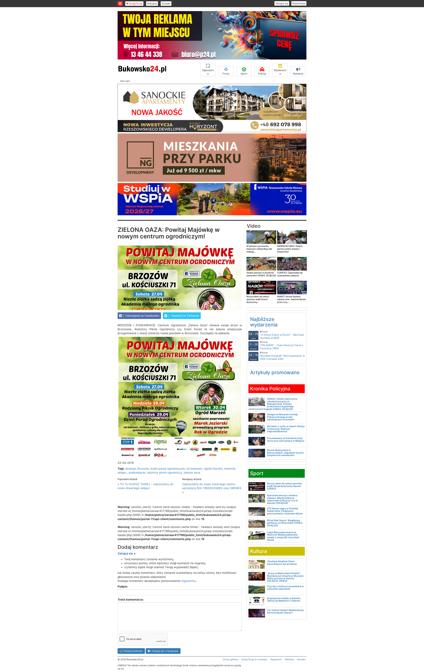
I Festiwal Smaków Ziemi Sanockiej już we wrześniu (282, 562)
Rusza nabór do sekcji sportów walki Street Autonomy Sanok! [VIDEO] (284, 486)
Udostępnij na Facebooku (141, 315)
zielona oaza (192, 472)
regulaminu (188, 581)
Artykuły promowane (275, 372)
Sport (244, 73)
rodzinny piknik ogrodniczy (164, 472)
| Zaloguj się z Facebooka (164, 651)
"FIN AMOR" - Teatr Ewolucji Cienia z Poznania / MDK (281, 345)
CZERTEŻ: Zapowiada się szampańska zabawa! (290, 274)
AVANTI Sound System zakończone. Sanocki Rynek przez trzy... (291, 299)
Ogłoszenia (208, 72)
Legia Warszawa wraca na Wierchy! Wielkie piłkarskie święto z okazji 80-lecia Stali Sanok (283, 536)
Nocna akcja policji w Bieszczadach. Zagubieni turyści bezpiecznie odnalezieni (285, 453)
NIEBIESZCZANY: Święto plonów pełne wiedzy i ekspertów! (290, 249)
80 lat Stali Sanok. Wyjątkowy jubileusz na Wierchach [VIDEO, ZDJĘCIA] (285, 523)
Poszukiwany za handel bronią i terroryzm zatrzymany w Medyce (285, 439)
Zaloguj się (281, 3)
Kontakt (166, 3)
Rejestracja (298, 3)
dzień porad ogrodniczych (167, 468)
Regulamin (276, 659)
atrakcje (130, 468)
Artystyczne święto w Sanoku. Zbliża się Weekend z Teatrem (284, 599)
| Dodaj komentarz (132, 651)
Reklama (152, 3)
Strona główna (230, 659)
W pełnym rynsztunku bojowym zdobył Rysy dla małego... (259, 249)
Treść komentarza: (131, 599)
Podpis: (123, 586)
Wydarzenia (280, 72)
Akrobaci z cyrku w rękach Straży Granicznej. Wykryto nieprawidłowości (286, 429)
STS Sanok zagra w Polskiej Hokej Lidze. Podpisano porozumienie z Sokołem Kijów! (285, 511)
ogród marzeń (213, 468)
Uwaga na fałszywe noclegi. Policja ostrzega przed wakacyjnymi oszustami (282, 417)
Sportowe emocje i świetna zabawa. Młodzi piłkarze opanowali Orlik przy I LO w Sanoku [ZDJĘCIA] (282, 499)
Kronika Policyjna (270, 389)
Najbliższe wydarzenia (264, 322)
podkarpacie (137, 472)
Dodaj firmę (135, 3)
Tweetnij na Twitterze (184, 315)
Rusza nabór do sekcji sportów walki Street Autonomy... (257, 299)
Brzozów (143, 468)
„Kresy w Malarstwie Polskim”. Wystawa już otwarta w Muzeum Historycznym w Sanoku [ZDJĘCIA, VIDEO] (285, 577)
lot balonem (194, 468)
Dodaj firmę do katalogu (254, 659)
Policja (262, 73)
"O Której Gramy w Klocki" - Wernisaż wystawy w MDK (282, 334)
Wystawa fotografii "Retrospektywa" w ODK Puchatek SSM (282, 355)
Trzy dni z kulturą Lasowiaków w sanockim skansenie (285, 587)
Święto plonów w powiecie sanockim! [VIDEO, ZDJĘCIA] (261, 274)
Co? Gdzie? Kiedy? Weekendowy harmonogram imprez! (285, 611)
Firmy (226, 73)
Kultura (258, 551)
